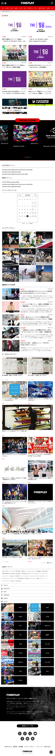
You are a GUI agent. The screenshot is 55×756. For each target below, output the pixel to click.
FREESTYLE (30, 8)
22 (32, 212)
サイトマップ (39, 746)
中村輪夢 (38, 571)
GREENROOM (5, 573)
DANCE (16, 8)
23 (35, 212)
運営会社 (15, 746)
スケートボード (6, 580)
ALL (3, 8)
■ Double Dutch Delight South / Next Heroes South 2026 (17, 169)
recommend (18, 580)
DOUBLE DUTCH (41, 8)
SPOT (5, 591)
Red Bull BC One (26, 573)
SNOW (48, 8)
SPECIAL (6, 598)
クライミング (13, 578)
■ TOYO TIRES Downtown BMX (10, 182)
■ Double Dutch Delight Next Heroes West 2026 (15, 174)
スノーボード (5, 576)
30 (35, 216)
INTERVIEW (21, 578)
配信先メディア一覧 (27, 725)
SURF (11, 8)
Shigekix (23, 571)
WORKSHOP (7, 588)
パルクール (43, 573)
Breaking (13, 573)
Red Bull (27, 578)
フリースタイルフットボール (28, 576)
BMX (25, 8)
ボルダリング (43, 576)
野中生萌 (18, 571)
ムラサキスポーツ (30, 571)
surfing (11, 576)
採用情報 (21, 746)
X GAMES (16, 576)
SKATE (7, 8)
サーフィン (43, 578)
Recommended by (44, 562)
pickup (12, 580)
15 (32, 209)
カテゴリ (6, 601)
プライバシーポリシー (29, 746)
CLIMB (20, 8)
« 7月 (19, 195)
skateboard (44, 571)
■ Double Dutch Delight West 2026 (11, 172)
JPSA (3, 571)
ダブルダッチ (5, 578)
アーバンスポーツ (35, 573)
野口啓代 (18, 573)
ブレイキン (32, 578)
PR (7, 571)
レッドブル (11, 571)
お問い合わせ (47, 746)
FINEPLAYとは (8, 746)
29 (32, 216)
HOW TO (6, 585)
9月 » (35, 195)
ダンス (37, 576)
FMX (35, 8)
